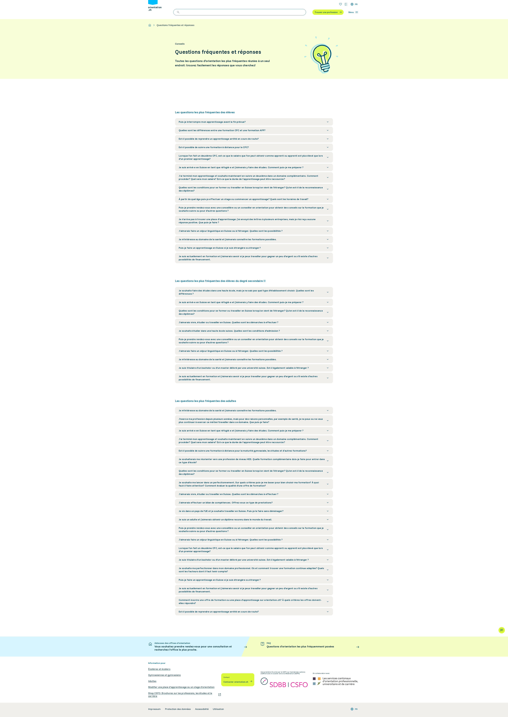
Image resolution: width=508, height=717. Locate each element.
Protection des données (178, 709)
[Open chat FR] (501, 630)
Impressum (154, 709)
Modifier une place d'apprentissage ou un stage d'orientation (181, 687)
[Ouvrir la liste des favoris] (340, 4)
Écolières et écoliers (159, 669)
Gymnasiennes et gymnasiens (164, 675)
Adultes (152, 681)
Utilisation (218, 709)
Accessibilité (202, 709)
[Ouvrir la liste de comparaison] (346, 4)
